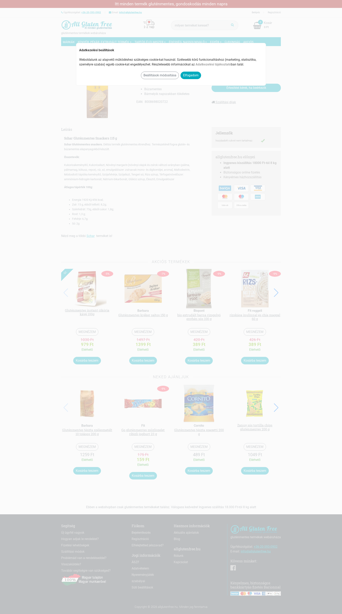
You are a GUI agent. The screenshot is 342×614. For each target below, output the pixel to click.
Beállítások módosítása (159, 75)
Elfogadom (191, 75)
